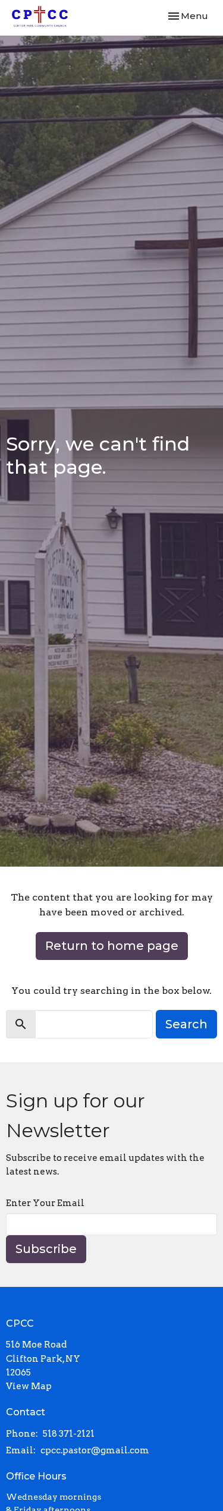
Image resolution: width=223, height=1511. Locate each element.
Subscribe (46, 1249)
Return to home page (111, 946)
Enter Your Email (45, 1203)
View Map (29, 1386)
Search (186, 1024)
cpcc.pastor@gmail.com (94, 1450)
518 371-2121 (69, 1433)
